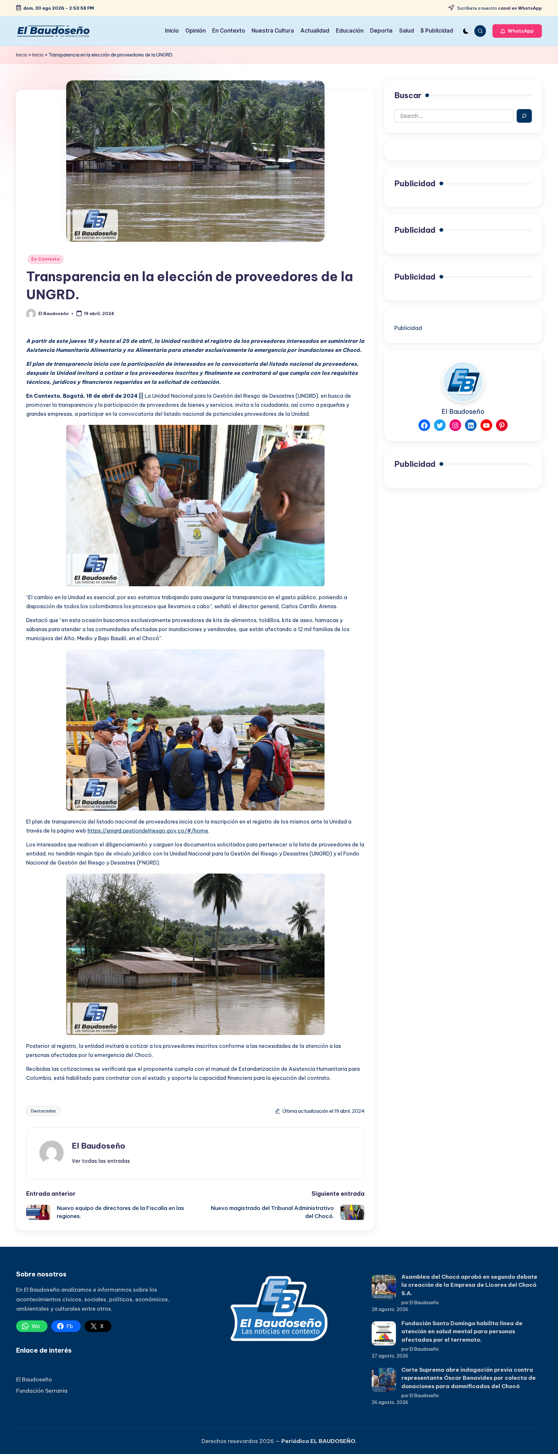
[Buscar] (524, 116)
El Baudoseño (98, 1146)
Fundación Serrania (41, 1390)
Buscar (407, 95)
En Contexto (45, 259)
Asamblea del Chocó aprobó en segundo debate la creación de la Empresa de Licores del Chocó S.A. (469, 1285)
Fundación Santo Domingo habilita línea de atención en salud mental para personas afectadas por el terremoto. (461, 1331)
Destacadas (43, 1110)
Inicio (21, 55)
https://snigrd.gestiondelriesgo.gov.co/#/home (148, 830)
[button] (517, 31)
